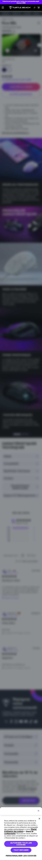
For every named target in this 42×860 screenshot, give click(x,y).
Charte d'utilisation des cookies (20, 830)
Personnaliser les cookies (21, 856)
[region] (21, 838)
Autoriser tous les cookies (21, 844)
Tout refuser (21, 850)
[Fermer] (39, 818)
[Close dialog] (38, 810)
